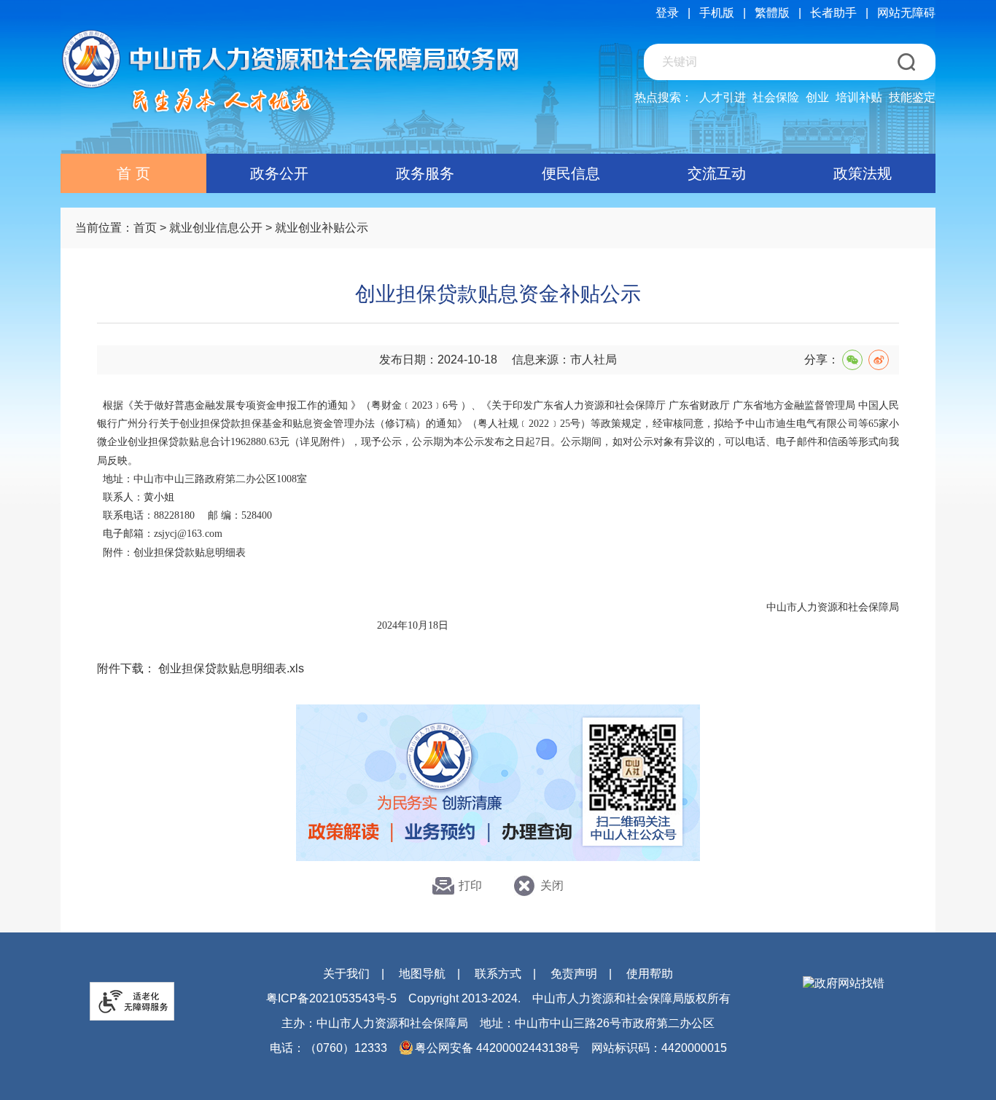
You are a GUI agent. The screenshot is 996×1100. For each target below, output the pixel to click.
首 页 (133, 173)
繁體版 (772, 13)
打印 (470, 885)
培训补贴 (859, 97)
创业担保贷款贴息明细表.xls (231, 668)
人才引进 (722, 97)
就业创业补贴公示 (321, 227)
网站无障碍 (906, 13)
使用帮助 (649, 973)
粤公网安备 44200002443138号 (497, 1048)
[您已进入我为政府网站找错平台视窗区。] (843, 983)
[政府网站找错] (843, 983)
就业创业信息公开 (215, 227)
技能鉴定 (912, 97)
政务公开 (279, 173)
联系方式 (498, 973)
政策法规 (862, 173)
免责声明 (573, 973)
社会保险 (775, 97)
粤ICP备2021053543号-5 (331, 998)
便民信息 (571, 173)
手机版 (716, 13)
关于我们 (346, 973)
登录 (667, 13)
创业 (817, 97)
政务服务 (425, 173)
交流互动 (717, 173)
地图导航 (422, 973)
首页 (145, 227)
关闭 (552, 885)
